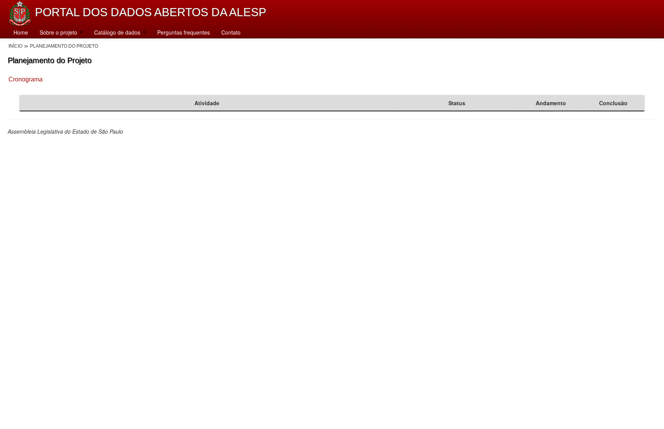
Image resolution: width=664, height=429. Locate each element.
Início (15, 46)
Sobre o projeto (59, 32)
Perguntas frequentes (183, 32)
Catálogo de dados (118, 32)
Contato (231, 32)
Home (20, 32)
